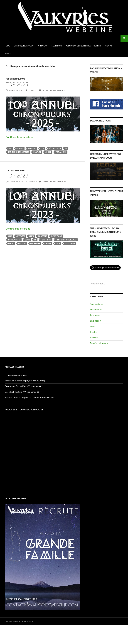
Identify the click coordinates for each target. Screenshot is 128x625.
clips (31, 236)
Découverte (95, 309)
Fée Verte (32, 90)
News (93, 326)
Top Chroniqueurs (15, 79)
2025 (10, 148)
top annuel (61, 152)
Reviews (94, 337)
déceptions (56, 236)
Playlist (37, 152)
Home (7, 46)
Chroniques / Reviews (24, 46)
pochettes (35, 243)
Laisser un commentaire (54, 90)
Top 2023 (17, 175)
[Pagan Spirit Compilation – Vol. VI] (106, 83)
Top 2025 (17, 84)
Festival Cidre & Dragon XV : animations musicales (29, 397)
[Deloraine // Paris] (106, 134)
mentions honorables (18, 152)
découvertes (55, 148)
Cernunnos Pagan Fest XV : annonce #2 (24, 386)
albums (19, 148)
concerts (42, 236)
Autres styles (96, 304)
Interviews (42, 46)
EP (66, 148)
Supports (9, 53)
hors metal (46, 240)
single (48, 152)
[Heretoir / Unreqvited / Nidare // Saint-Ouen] (106, 171)
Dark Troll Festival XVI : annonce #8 (22, 391)
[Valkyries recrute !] (42, 556)
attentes (32, 148)
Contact (109, 46)
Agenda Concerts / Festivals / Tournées (83, 46)
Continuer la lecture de (19, 137)
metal (11, 243)
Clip (42, 148)
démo (27, 240)
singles (47, 243)
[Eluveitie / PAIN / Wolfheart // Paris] (106, 208)
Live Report (57, 46)
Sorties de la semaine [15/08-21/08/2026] (25, 380)
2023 (10, 236)
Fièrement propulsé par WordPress (19, 621)
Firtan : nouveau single (16, 375)
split (58, 243)
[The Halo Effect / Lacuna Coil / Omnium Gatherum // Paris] (106, 248)
